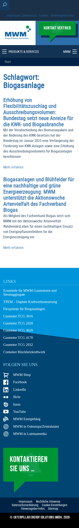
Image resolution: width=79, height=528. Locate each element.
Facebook (20, 382)
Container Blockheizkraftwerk (24, 352)
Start (8, 61)
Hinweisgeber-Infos (62, 15)
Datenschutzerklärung (25, 505)
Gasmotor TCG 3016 (18, 316)
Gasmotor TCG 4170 (18, 337)
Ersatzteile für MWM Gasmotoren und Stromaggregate (30, 292)
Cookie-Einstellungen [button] (54, 505)
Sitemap (53, 508)
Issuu (16, 404)
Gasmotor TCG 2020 (18, 323)
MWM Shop (22, 375)
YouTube (19, 412)
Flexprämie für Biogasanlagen (24, 309)
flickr (16, 397)
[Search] (4, 5)
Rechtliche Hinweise (48, 501)
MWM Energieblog (26, 419)
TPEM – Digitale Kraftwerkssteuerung (30, 302)
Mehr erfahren (13, 167)
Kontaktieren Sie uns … (29, 464)
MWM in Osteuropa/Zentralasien (36, 426)
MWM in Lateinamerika (30, 434)
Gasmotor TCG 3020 (18, 330)
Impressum (13, 15)
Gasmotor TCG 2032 (18, 345)
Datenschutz (29, 15)
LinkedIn (19, 389)
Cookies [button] (43, 15)
